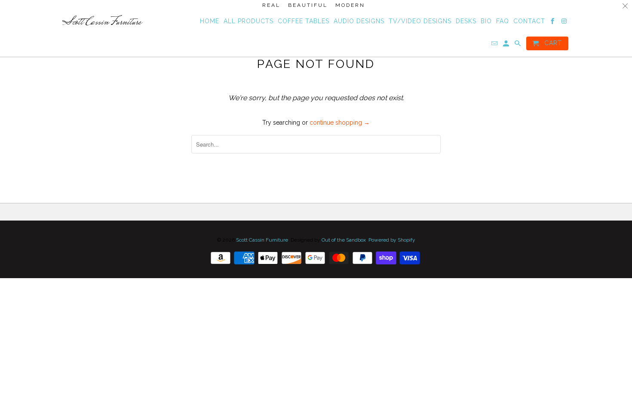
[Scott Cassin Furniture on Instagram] (564, 23)
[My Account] (506, 45)
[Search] (518, 45)
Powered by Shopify (391, 240)
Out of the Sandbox (344, 240)
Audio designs (359, 21)
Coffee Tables (303, 21)
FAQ (502, 21)
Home (209, 21)
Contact (529, 21)
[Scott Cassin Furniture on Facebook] (553, 23)
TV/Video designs (420, 21)
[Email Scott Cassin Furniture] (495, 45)
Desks (466, 21)
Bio (486, 21)
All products (248, 21)
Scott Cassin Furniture (262, 240)
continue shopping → (340, 122)
